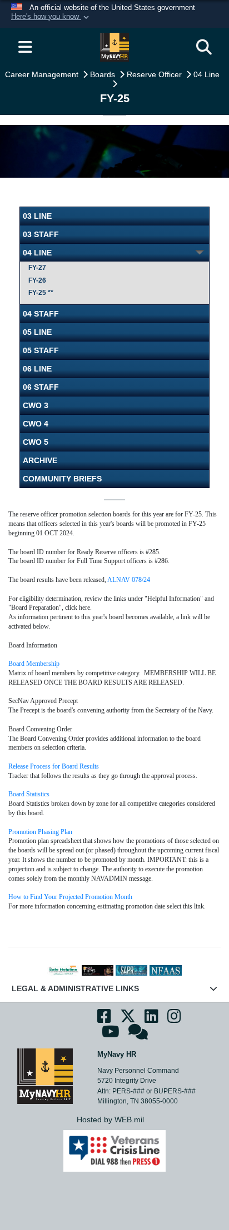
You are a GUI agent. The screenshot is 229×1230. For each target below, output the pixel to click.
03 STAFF (41, 234)
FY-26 (37, 280)
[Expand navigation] (25, 47)
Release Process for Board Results (53, 766)
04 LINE (37, 252)
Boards (103, 74)
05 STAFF (41, 350)
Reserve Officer (155, 74)
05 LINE (37, 332)
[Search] (204, 47)
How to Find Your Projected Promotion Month (70, 897)
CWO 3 (35, 405)
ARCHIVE (40, 460)
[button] (51, 17)
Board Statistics (28, 794)
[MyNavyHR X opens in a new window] (128, 1019)
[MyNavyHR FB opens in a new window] (104, 1019)
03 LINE (37, 216)
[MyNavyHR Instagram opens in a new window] (174, 1019)
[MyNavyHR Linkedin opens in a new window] (151, 1019)
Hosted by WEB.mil (110, 1119)
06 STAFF (41, 387)
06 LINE (37, 368)
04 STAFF (41, 313)
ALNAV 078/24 (128, 580)
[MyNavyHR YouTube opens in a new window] (111, 1035)
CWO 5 (35, 442)
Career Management (43, 74)
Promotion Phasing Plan (40, 832)
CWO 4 (35, 423)
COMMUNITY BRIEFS (62, 478)
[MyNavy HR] (45, 1075)
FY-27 (37, 268)
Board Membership (33, 663)
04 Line (207, 74)
